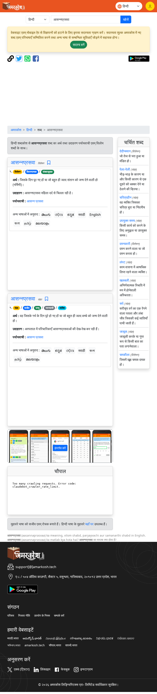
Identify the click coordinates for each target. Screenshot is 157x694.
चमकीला (125, 354)
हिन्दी (29, 130)
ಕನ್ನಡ (70, 214)
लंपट (122, 262)
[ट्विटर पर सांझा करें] (19, 58)
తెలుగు (45, 214)
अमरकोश (16, 130)
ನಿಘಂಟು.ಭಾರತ (104, 638)
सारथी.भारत (71, 645)
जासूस (123, 331)
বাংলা (17, 223)
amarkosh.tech (35, 645)
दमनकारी (125, 243)
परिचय (10, 615)
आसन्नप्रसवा (23, 162)
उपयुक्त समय (127, 220)
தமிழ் (27, 223)
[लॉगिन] (150, 6)
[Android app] (22, 589)
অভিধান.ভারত (13, 645)
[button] (15, 446)
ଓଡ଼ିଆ (59, 214)
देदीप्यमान (125, 151)
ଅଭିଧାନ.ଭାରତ (125, 638)
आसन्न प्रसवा (35, 201)
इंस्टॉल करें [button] (60, 448)
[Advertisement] (78, 93)
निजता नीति (24, 615)
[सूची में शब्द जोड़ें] (48, 162)
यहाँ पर (89, 524)
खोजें (126, 19)
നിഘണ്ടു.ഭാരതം (81, 638)
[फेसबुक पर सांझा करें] (36, 58)
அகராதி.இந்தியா (56, 638)
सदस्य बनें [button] (78, 44)
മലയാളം (42, 223)
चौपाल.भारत (55, 645)
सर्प (121, 303)
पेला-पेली (125, 169)
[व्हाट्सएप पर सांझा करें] (28, 58)
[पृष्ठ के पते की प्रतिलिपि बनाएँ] (11, 58)
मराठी (81, 214)
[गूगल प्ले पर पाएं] (139, 58)
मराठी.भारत (13, 638)
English (95, 214)
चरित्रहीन (125, 197)
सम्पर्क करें (59, 615)
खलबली (124, 280)
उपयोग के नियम (42, 615)
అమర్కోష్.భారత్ (32, 638)
